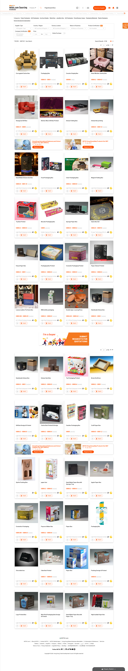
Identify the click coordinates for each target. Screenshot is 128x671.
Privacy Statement (45, 645)
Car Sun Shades (44, 18)
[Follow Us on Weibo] (68, 649)
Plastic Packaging (103, 18)
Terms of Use (36, 645)
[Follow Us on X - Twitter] (64, 649)
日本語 (92, 643)
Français (54, 643)
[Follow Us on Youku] (74, 649)
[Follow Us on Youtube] (72, 649)
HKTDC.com (27, 641)
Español (48, 643)
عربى (82, 643)
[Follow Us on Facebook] (62, 649)
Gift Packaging (35, 18)
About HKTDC (35, 641)
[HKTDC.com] (64, 638)
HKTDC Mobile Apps (55, 641)
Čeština (36, 643)
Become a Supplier (99, 8)
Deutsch (42, 643)
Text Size (102, 641)
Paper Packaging (25, 18)
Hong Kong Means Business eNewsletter (72, 641)
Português (70, 643)
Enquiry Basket (109, 669)
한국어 (86, 643)
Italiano (59, 643)
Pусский (77, 643)
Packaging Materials (91, 18)
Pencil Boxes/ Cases (79, 18)
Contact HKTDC (44, 641)
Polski (64, 643)
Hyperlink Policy (56, 645)
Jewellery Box (60, 18)
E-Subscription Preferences (91, 641)
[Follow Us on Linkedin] (66, 649)
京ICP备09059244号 (73, 645)
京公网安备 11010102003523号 (87, 645)
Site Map (64, 645)
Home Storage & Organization (22, 20)
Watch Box (52, 18)
